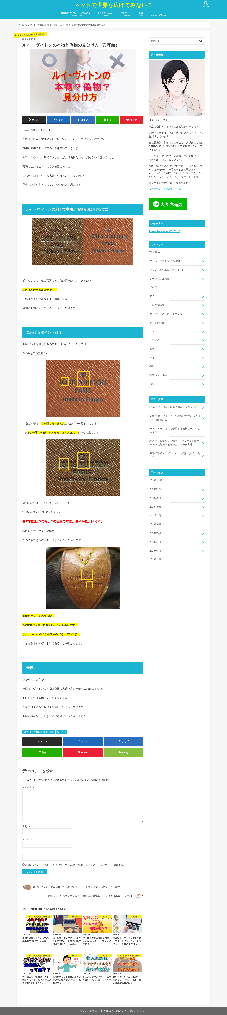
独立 (151, 384)
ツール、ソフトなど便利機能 (165, 261)
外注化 (153, 357)
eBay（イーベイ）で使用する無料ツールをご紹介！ (174, 430)
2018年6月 (155, 524)
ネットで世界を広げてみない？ (113, 5)
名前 (26, 826)
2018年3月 (155, 550)
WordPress (155, 252)
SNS (141, 14)
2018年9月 (155, 498)
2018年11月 (155, 480)
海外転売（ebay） (106, 14)
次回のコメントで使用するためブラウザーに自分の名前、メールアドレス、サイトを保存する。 (75, 864)
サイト (25, 852)
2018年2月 (155, 559)
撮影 (151, 366)
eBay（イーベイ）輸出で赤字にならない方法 (174, 407)
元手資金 (154, 340)
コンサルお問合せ (158, 15)
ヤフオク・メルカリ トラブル (165, 313)
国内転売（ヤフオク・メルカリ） (76, 14)
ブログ (153, 287)
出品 (151, 349)
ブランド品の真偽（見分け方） (40, 732)
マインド (154, 296)
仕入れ (63, 732)
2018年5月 (155, 533)
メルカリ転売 (156, 305)
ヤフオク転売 (156, 322)
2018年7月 (155, 515)
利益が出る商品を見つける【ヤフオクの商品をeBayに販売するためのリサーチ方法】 (174, 443)
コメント (28, 786)
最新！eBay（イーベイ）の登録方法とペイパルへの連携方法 (174, 418)
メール (27, 839)
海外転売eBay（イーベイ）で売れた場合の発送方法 (174, 455)
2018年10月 (155, 489)
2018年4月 (155, 542)
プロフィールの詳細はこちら (167, 189)
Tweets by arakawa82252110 (164, 231)
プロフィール (127, 14)
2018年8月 (155, 507)
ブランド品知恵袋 (159, 278)
